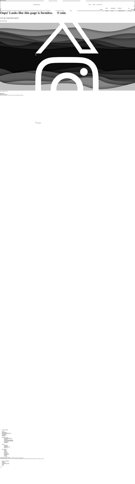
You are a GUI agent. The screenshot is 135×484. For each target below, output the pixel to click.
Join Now (89, 4)
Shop (3, 444)
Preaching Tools (5, 437)
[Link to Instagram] (67, 120)
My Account (6, 453)
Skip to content (3, 0)
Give (3, 464)
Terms (3, 461)
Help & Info (4, 449)
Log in (94, 4)
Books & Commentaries (6, 433)
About (5, 450)
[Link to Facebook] (39, 55)
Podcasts (3, 435)
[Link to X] (67, 53)
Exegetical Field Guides (8, 440)
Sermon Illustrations (8, 438)
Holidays (6, 442)
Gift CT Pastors (7, 446)
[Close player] (1, 467)
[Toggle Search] (134, 6)
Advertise (4, 462)
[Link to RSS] (38, 122)
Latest (101, 9)
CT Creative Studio (5, 463)
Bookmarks (6, 454)
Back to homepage (3, 20)
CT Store (6, 447)
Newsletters (4, 434)
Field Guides (4, 432)
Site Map (6, 451)
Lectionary (6, 441)
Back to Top (2, 93)
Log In (5, 455)
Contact (5, 452)
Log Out (5, 456)
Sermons (6, 439)
